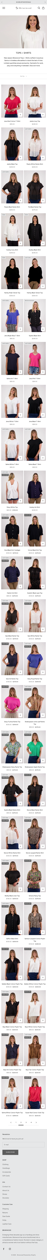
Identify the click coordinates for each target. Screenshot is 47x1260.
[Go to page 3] (36, 1122)
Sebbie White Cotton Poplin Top (35, 984)
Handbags (6, 1168)
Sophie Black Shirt (35, 336)
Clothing (5, 1164)
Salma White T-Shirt (12, 464)
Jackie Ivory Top (35, 121)
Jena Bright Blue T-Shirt (12, 336)
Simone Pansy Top (35, 896)
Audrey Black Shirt (35, 250)
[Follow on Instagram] (10, 1249)
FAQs (4, 1220)
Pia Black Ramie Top (34, 207)
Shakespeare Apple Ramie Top (35, 767)
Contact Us (6, 1186)
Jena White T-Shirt (12, 421)
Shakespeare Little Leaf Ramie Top (35, 723)
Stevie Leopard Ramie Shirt (35, 853)
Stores (4, 1194)
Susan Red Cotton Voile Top (34, 1112)
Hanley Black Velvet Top (35, 293)
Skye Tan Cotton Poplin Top (35, 1070)
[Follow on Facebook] (3, 1249)
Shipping (5, 1209)
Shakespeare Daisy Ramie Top (12, 767)
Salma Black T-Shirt (35, 464)
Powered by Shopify (30, 1255)
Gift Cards (6, 1176)
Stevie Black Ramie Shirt (35, 810)
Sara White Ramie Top (35, 636)
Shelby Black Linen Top (12, 896)
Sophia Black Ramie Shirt (12, 810)
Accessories (6, 1172)
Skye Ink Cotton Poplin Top (12, 1070)
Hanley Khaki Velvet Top (12, 293)
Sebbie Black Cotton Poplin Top (12, 984)
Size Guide (6, 1216)
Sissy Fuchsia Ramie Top (12, 722)
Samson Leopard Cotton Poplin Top (35, 940)
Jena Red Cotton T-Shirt (12, 121)
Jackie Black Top (12, 164)
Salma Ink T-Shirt (12, 378)
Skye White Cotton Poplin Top (35, 1027)
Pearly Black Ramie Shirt (12, 207)
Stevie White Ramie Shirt (12, 853)
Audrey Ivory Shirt (12, 250)
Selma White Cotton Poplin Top (12, 1112)
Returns (5, 1212)
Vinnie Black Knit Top (35, 550)
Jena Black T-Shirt (35, 421)
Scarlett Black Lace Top (34, 593)
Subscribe (10, 1152)
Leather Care (6, 1224)
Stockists (5, 1198)
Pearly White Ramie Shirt (35, 164)
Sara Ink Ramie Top (12, 679)
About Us (5, 1190)
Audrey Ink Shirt (35, 507)
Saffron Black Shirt (12, 939)
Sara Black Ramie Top (12, 636)
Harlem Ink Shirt (12, 593)
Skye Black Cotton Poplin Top (12, 1027)
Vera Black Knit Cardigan (12, 550)
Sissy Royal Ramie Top (34, 679)
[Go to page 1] (10, 1122)
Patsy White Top (12, 507)
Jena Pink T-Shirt (34, 378)
